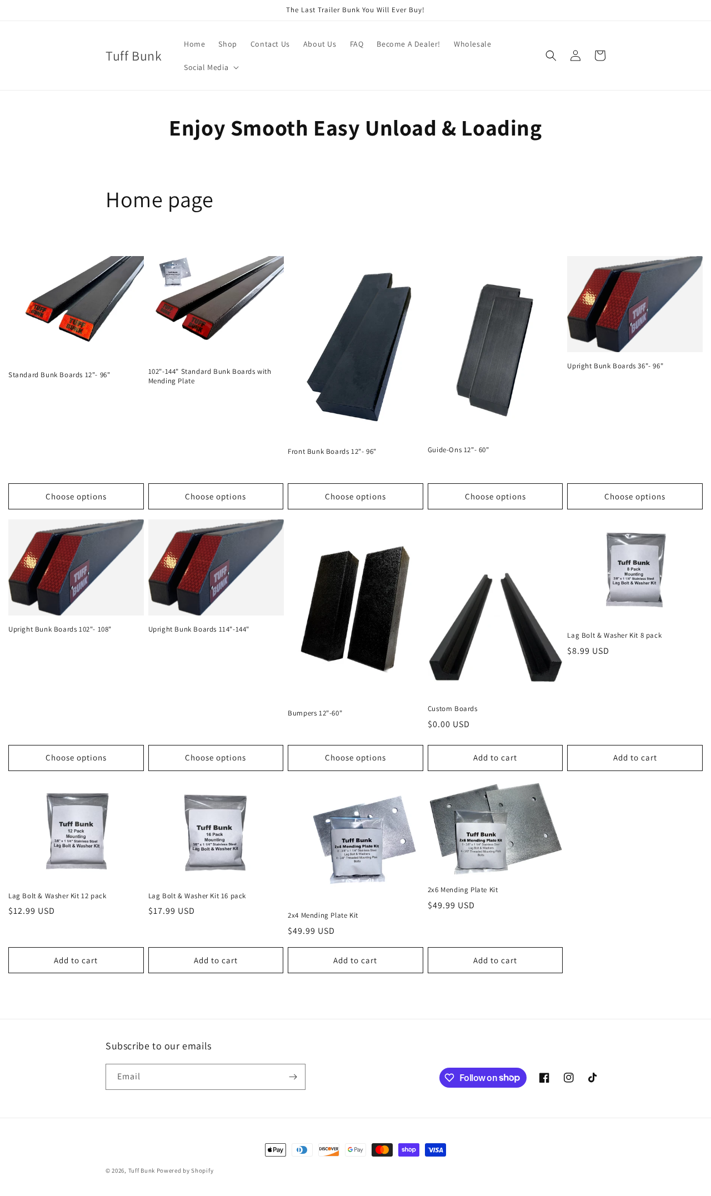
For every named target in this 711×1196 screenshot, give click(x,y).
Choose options (76, 496)
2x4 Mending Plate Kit (323, 915)
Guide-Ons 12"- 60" (458, 450)
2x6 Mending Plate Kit (463, 889)
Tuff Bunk (141, 1170)
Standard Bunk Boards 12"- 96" (59, 375)
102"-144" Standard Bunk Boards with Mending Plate (210, 376)
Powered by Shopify (185, 1170)
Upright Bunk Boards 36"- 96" (615, 366)
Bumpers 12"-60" (315, 713)
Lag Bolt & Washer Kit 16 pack (197, 896)
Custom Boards (453, 708)
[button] (210, 67)
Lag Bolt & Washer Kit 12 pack (57, 896)
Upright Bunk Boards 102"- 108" (60, 629)
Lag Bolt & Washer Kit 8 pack (614, 635)
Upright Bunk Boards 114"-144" (198, 629)
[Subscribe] (293, 1077)
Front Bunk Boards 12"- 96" (332, 451)
